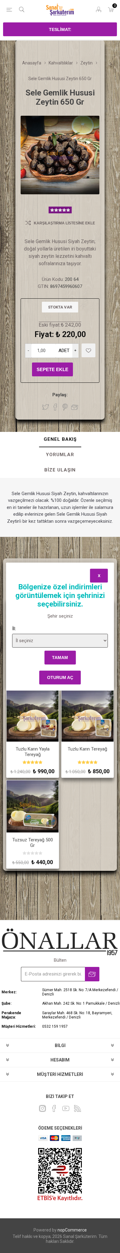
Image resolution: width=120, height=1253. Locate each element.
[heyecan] (42, 1108)
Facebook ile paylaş (55, 407)
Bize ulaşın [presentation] (60, 470)
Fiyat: (44, 334)
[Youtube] (66, 1108)
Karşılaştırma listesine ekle (64, 223)
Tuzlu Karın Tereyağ (87, 749)
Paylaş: (60, 395)
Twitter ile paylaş (45, 407)
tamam (60, 657)
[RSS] (77, 1108)
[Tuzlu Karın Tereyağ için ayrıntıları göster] (88, 716)
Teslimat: (60, 29)
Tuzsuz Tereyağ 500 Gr (32, 842)
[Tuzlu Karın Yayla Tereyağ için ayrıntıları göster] (32, 716)
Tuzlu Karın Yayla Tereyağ (33, 751)
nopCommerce (72, 1230)
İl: (14, 628)
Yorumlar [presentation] (60, 454)
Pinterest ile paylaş (65, 407)
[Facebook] (54, 1108)
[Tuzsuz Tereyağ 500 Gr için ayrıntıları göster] (32, 806)
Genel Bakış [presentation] (60, 439)
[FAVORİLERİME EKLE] (88, 350)
